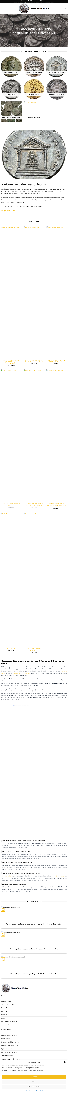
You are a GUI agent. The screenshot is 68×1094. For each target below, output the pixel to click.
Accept (34, 1077)
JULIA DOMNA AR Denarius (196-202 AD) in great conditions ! (34, 648)
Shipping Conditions (8, 1004)
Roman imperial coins (9, 1035)
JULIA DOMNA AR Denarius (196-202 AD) (11, 504)
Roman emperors (8, 681)
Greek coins (60, 876)
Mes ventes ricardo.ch (9, 1021)
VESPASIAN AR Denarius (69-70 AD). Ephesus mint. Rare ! (34, 361)
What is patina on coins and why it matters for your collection (34, 949)
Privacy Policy (35, 1090)
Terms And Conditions (9, 1008)
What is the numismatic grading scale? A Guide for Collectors (34, 974)
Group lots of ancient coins (10, 1059)
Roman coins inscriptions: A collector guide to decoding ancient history (34, 924)
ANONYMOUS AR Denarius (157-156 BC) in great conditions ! (11, 361)
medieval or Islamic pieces (21, 673)
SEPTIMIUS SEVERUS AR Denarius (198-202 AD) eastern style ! (56, 505)
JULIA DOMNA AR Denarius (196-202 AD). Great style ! (56, 361)
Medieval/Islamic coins (9, 1052)
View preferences (34, 1086)
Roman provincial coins (9, 1045)
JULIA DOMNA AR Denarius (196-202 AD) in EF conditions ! (34, 504)
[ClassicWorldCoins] (34, 8)
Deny (34, 1082)
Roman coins (6, 876)
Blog (3, 1018)
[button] (65, 1062)
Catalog (4, 1011)
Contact (42, 1090)
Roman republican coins (10, 1042)
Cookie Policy (27, 1090)
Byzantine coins (7, 1049)
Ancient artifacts (7, 1055)
